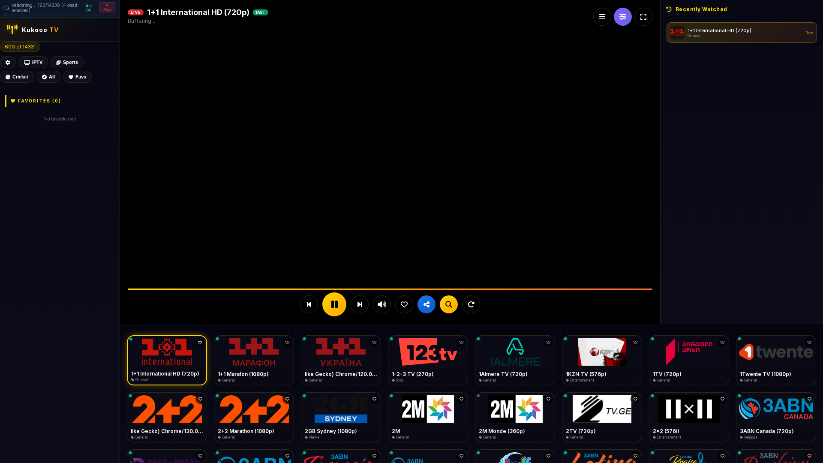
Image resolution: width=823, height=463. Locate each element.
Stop (107, 10)
